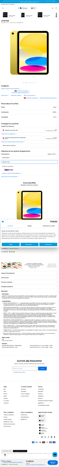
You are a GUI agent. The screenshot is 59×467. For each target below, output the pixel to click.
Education (40, 391)
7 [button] (32, 82)
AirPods (6, 398)
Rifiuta (10, 244)
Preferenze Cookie (7, 451)
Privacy (5, 417)
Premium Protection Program (45, 400)
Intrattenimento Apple (43, 405)
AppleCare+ (41, 403)
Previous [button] (2, 1)
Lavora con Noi (24, 396)
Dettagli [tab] (30, 225)
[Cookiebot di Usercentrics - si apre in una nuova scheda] (51, 222)
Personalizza (28, 244)
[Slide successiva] (58, 15)
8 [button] (33, 82)
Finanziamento (5, 157)
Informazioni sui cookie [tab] (49, 225)
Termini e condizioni (9, 414)
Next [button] (57, 1)
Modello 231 (24, 419)
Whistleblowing (25, 417)
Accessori (6, 403)
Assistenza (41, 389)
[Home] (22, 8)
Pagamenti (41, 396)
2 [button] (26, 82)
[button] (3, 8)
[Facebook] (10, 251)
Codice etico (24, 414)
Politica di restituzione (9, 424)
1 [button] (25, 82)
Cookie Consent (8, 419)
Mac (5, 389)
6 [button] (31, 82)
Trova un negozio (25, 393)
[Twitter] (12, 251)
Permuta (40, 398)
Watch (5, 396)
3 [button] (27, 82)
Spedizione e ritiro (8, 421)
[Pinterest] (14, 251)
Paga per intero (6, 161)
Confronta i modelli (16, 95)
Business (40, 393)
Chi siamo (23, 389)
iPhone (5, 393)
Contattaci (23, 391)
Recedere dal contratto (20, 451)
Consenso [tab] (10, 225)
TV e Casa (6, 400)
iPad (5, 391)
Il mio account (7, 426)
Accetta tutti (48, 244)
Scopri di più (4, 95)
